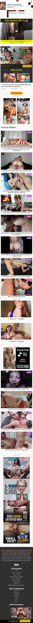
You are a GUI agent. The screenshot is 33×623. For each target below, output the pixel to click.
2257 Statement (16, 579)
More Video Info (16, 93)
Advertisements (16, 581)
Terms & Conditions (17, 572)
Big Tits (16, 601)
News (16, 570)
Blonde (16, 599)
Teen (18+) (16, 592)
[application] (16, 31)
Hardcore (16, 595)
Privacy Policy (16, 574)
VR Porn (10, 621)
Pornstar (16, 590)
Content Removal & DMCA (16, 577)
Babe (16, 597)
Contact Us (16, 583)
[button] (16, 31)
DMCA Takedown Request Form (16, 585)
